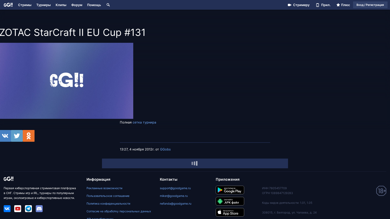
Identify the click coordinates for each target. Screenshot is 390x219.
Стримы (24, 5)
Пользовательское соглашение (108, 196)
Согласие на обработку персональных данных (119, 211)
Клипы (61, 5)
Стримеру (301, 5)
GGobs (165, 149)
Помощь (94, 5)
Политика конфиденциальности (108, 203)
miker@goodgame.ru (174, 196)
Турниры (43, 5)
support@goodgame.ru (175, 188)
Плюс (345, 5)
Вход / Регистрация (370, 4)
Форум (76, 5)
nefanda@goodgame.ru (175, 203)
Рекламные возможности (104, 188)
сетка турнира (144, 122)
